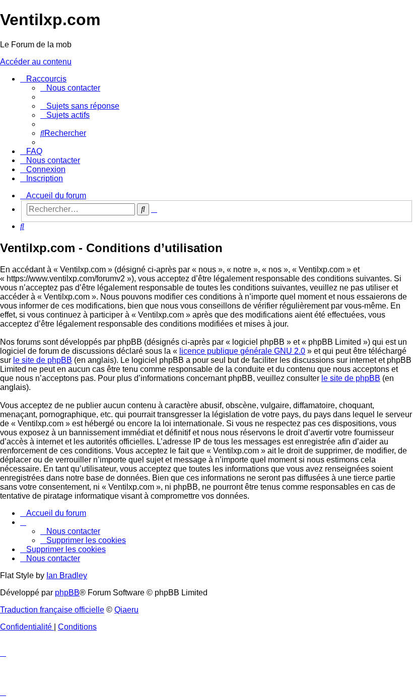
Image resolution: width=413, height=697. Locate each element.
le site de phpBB (42, 360)
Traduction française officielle (52, 609)
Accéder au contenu (36, 61)
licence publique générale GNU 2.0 (242, 351)
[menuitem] (70, 88)
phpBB (67, 592)
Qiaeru (126, 609)
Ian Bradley (66, 575)
